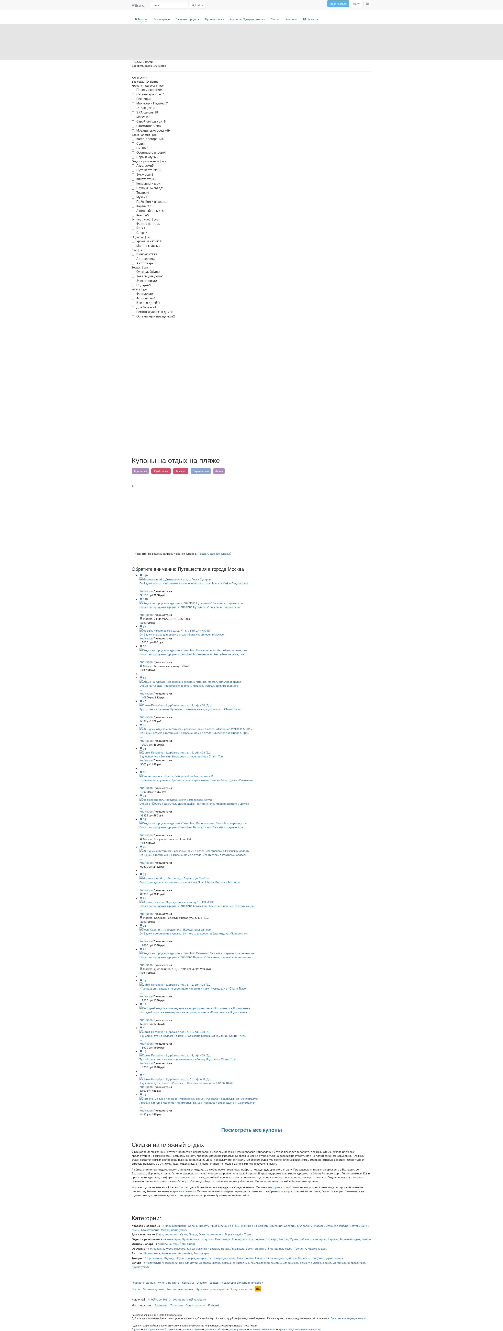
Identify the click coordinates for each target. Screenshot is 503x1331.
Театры (283, 1239)
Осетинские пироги (211, 1234)
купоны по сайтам (215, 1329)
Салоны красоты (198, 1226)
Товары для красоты (198, 1258)
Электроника (245, 1258)
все (161, 85)
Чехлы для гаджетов (283, 1258)
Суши (183, 1234)
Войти (356, 4)
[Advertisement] (249, 517)
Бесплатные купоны (180, 1289)
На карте (312, 19)
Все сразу (138, 81)
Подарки (303, 1258)
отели (181, 1177)
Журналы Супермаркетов (212, 1289)
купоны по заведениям (262, 1329)
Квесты (366, 1239)
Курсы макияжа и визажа (203, 1248)
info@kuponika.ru (159, 1299)
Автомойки (185, 1253)
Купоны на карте (168, 1282)
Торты (248, 1234)
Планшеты (262, 1258)
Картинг (333, 1239)
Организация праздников (349, 1263)
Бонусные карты (241, 1289)
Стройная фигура (337, 1226)
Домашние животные (235, 1263)
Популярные (161, 19)
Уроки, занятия (255, 1248)
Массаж (319, 1226)
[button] (367, 3)
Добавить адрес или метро (149, 65)
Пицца (193, 1234)
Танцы (225, 1248)
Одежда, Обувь (174, 1258)
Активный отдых (350, 1239)
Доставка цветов (209, 1263)
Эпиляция (275, 1226)
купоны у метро (237, 1329)
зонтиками (189, 1191)
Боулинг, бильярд (265, 1239)
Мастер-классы (317, 1248)
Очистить (152, 81)
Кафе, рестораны (167, 1234)
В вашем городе (186, 19)
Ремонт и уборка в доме (315, 1263)
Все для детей (188, 1263)
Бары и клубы (234, 1234)
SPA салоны (304, 1226)
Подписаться (338, 4)
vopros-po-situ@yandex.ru (189, 1299)
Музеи (294, 1239)
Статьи (275, 19)
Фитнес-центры (168, 1244)
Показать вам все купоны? (214, 553)
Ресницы (234, 1226)
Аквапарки (140, 471)
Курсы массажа (175, 1248)
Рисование (157, 1248)
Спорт (191, 1244)
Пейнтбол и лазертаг (312, 1239)
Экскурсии (207, 1239)
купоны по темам (191, 1329)
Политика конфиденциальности (348, 1318)
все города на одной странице (161, 1329)
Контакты (291, 19)
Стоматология (150, 1230)
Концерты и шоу (242, 1239)
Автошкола (237, 1248)
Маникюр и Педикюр (254, 1226)
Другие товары (334, 1258)
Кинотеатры (222, 1239)
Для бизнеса (291, 1263)
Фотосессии (170, 1263)
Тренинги (300, 1248)
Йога (183, 1244)
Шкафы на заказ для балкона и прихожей (236, 1282)
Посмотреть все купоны (251, 1129)
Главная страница (143, 1282)
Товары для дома (224, 1258)
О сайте (201, 1282)
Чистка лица (219, 1226)
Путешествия (213, 19)
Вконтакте (161, 1305)
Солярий (289, 1226)
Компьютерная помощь (266, 1263)
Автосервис (169, 1253)
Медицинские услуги (174, 1230)
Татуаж (354, 1226)
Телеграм (176, 1305)
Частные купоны (153, 1289)
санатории (273, 1187)
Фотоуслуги (153, 1263)
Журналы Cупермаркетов (246, 19)
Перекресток (201, 471)
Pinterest (213, 1305)
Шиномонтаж (151, 1253)
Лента (219, 471)
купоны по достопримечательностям (299, 1329)
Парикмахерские (175, 1226)
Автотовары (201, 1253)
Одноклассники (195, 1305)
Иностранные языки (280, 1248)
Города (136, 1329)
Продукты (317, 1258)
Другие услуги (141, 1267)
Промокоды (154, 1258)
